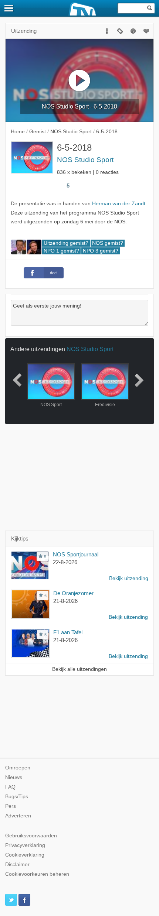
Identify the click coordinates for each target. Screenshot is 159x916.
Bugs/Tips (16, 796)
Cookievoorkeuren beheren (37, 874)
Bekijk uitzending (128, 578)
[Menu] (9, 8)
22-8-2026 (65, 562)
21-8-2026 (65, 601)
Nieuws (13, 777)
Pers (10, 806)
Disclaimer (17, 864)
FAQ (10, 787)
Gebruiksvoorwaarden (31, 835)
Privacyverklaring (25, 845)
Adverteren (18, 816)
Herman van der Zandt (118, 203)
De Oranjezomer (73, 593)
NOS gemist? (107, 243)
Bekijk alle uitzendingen (79, 669)
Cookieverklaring (24, 855)
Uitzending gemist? (66, 243)
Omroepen (17, 768)
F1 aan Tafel (67, 632)
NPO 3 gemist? (100, 251)
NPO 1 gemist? (61, 251)
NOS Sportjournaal (75, 554)
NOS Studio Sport (85, 160)
